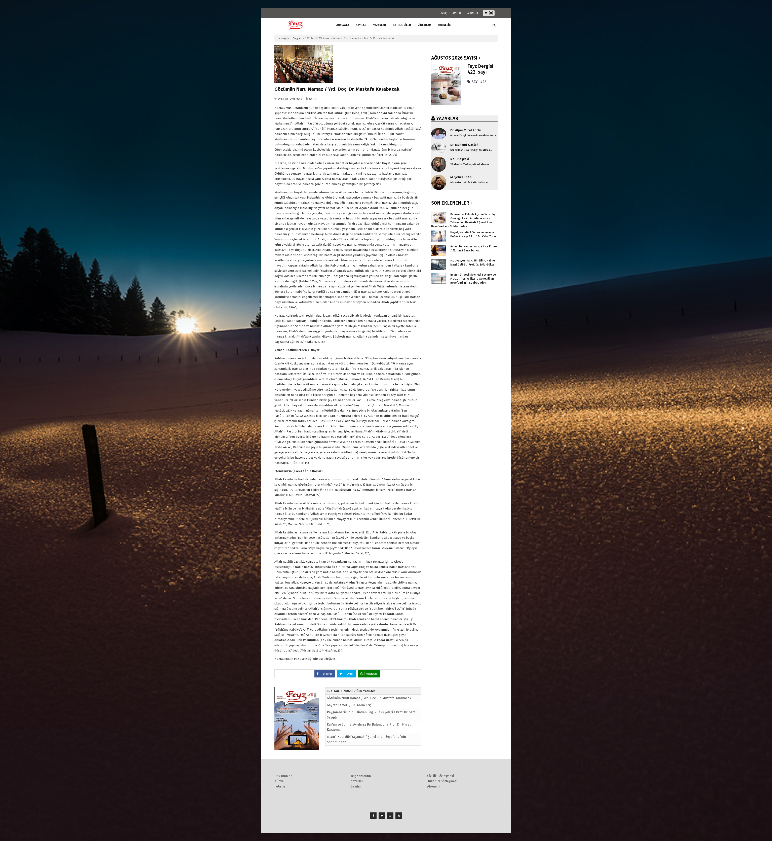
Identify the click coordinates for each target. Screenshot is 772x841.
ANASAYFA (342, 25)
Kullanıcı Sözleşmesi (442, 781)
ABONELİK (444, 25)
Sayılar (361, 25)
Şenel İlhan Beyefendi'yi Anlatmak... (471, 150)
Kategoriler (402, 25)
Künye (279, 781)
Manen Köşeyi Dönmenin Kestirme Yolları (474, 135)
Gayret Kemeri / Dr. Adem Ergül (350, 705)
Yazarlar (379, 25)
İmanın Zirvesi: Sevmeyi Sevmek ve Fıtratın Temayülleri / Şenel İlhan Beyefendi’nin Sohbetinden (473, 278)
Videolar (424, 25)
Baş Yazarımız (361, 776)
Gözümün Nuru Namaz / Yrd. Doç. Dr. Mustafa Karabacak (369, 698)
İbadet (309, 98)
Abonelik (433, 786)
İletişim (279, 786)
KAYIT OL (457, 13)
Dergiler (297, 38)
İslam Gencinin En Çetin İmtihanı (469, 182)
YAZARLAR (447, 118)
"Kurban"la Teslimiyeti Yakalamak (469, 164)
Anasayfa (283, 38)
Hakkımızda (283, 776)
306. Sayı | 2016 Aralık (317, 38)
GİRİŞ (444, 13)
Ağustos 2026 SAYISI (454, 58)
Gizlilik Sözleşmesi (440, 776)
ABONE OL (472, 13)
